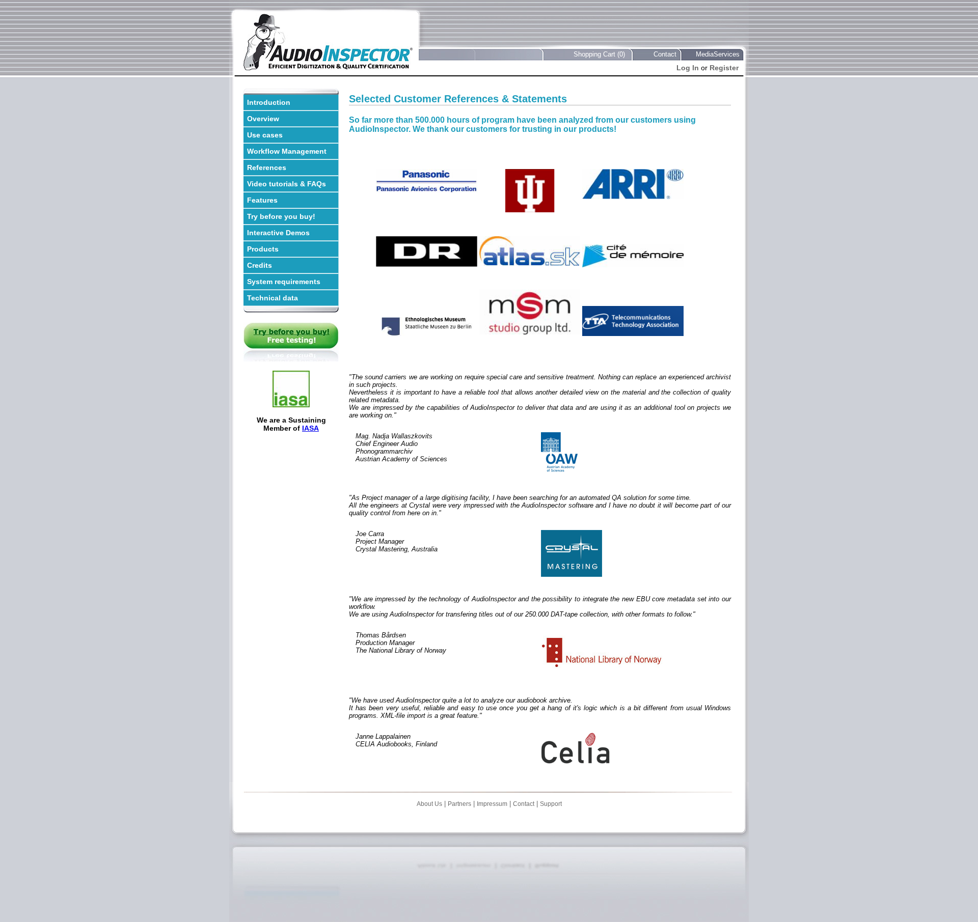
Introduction (268, 102)
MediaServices (718, 54)
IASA (310, 428)
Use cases (265, 135)
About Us (429, 803)
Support (551, 803)
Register (724, 68)
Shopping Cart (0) (599, 54)
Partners (459, 803)
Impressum (492, 803)
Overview (263, 119)
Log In (687, 68)
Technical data (272, 298)
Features (262, 200)
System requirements (283, 281)
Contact (665, 54)
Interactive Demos (278, 233)
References (266, 167)
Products (263, 249)
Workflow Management (287, 151)
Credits (259, 265)
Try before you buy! (281, 216)
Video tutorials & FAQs (286, 184)
